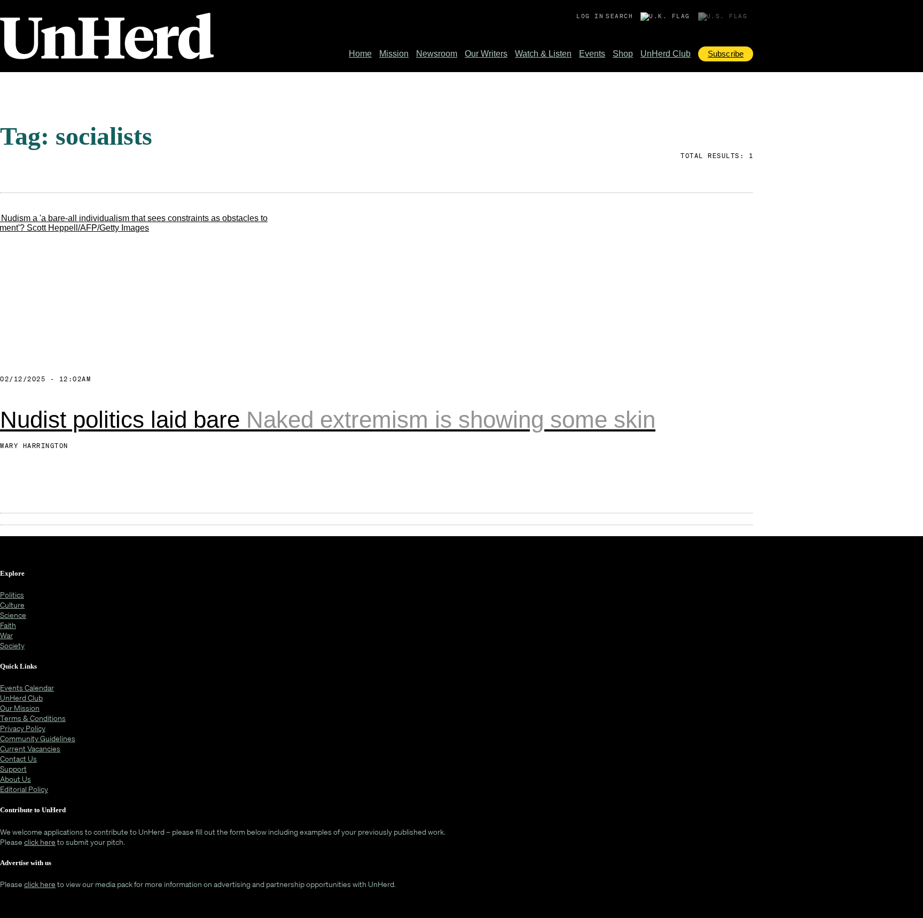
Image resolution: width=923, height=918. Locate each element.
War (6, 635)
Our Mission (20, 708)
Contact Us (18, 759)
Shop (623, 53)
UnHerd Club (665, 53)
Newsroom (436, 53)
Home (360, 53)
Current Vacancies (30, 748)
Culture (12, 605)
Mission (394, 53)
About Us (15, 779)
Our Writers (486, 53)
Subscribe (726, 53)
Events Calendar (27, 687)
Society (12, 645)
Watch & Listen (543, 53)
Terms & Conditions (33, 718)
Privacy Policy (22, 728)
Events (592, 53)
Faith (8, 625)
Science (13, 615)
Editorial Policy (24, 789)
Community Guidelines (37, 738)
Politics (12, 595)
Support (13, 769)
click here (40, 842)
